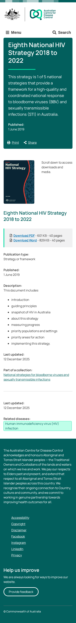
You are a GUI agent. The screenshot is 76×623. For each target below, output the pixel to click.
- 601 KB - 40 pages (37, 235)
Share (32, 142)
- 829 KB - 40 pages (39, 240)
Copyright (18, 524)
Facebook (18, 536)
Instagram (18, 543)
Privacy (16, 555)
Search (64, 32)
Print (15, 142)
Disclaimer (19, 530)
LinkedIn (17, 549)
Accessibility (20, 517)
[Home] (31, 14)
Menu (15, 32)
